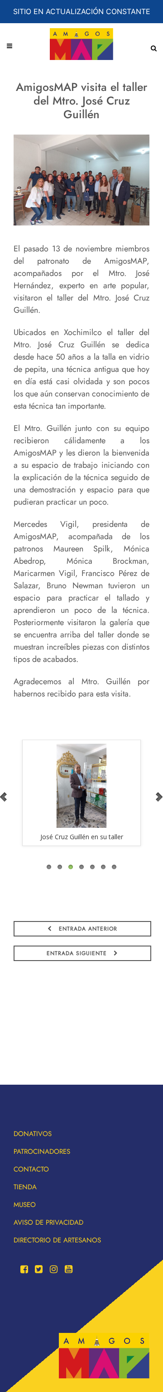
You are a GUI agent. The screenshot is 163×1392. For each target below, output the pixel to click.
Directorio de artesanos (57, 1240)
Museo (25, 1205)
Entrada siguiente (78, 953)
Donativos (33, 1134)
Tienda (25, 1187)
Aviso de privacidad (48, 1222)
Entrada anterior (87, 929)
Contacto (31, 1169)
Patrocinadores (42, 1152)
